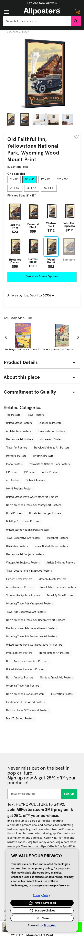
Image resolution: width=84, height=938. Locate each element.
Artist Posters (50, 472)
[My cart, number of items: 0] (77, 11)
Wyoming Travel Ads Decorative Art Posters (31, 636)
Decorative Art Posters (19, 439)
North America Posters (19, 677)
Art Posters (13, 480)
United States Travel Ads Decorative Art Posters (34, 645)
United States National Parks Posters (28, 530)
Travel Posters (35, 415)
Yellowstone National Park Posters (49, 464)
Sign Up (69, 793)
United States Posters (19, 423)
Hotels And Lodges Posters (45, 513)
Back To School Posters (20, 718)
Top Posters (13, 415)
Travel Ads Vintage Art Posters (51, 447)
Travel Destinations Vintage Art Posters (29, 571)
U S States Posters (17, 546)
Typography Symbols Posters (23, 595)
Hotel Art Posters (57, 538)
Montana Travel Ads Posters (56, 677)
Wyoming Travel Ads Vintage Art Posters (29, 603)
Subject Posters (35, 480)
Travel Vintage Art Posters (54, 653)
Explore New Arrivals (42, 3)
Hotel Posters (14, 513)
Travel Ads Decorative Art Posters (26, 612)
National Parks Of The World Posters (27, 710)
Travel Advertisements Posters (58, 587)
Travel (26, 32)
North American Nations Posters (25, 694)
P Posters (29, 472)
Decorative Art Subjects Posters (25, 554)
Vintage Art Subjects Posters (23, 562)
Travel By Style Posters (60, 595)
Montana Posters (16, 456)
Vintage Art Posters (51, 439)
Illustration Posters (62, 694)
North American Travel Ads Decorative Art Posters (35, 620)
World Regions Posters (19, 488)
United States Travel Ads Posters (25, 669)
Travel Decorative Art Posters (23, 538)
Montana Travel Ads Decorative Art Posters (31, 628)
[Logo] (42, 11)
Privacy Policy (41, 895)
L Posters (11, 472)
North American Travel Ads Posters (26, 661)
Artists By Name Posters (60, 562)
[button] (42, 3)
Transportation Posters (51, 431)
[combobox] (37, 21)
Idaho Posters (14, 464)
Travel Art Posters (16, 447)
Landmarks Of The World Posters (25, 702)
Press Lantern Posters (19, 653)
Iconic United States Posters (51, 546)
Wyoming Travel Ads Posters (22, 686)
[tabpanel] (42, 235)
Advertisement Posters (19, 587)
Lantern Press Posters (19, 579)
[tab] (14, 179)
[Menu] (6, 12)
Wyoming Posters (43, 456)
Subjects (12, 32)
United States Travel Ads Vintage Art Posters (32, 497)
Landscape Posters (50, 423)
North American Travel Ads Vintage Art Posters (33, 505)
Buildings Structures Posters (22, 521)
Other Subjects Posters (52, 579)
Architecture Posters (18, 431)
